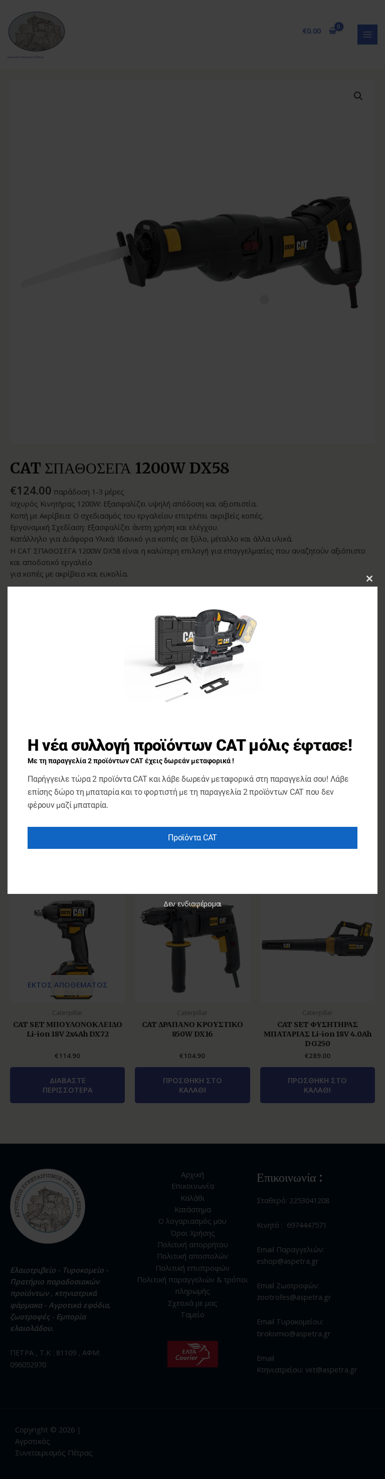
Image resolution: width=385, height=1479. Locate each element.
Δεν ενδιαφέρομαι (192, 903)
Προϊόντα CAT (192, 837)
